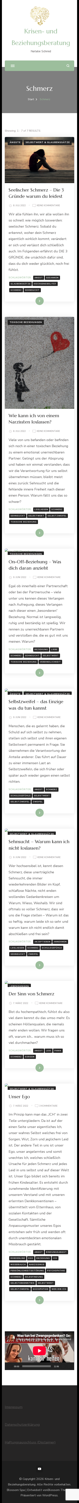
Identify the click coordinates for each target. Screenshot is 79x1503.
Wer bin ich (59, 1289)
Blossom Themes (60, 1490)
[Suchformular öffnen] (68, 65)
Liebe (54, 649)
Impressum (13, 1407)
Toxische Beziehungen (26, 322)
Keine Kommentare (48, 206)
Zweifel (38, 801)
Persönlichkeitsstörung (27, 1270)
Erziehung (43, 1258)
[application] (39, 1350)
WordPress (50, 1495)
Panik (57, 1050)
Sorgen (30, 1056)
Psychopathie (56, 1270)
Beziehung (41, 649)
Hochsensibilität (45, 284)
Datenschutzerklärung (22, 1424)
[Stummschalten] (63, 1366)
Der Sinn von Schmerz (31, 994)
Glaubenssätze (20, 284)
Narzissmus (36, 1264)
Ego (30, 1258)
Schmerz (16, 290)
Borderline (18, 1258)
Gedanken (52, 277)
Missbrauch (18, 1264)
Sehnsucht (32, 290)
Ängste (15, 142)
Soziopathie (40, 1289)
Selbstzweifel (57, 515)
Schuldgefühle (21, 795)
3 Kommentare (48, 1106)
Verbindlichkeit (50, 662)
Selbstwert (36, 515)
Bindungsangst (56, 1252)
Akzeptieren (42, 941)
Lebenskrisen (19, 986)
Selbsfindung (34, 1277)
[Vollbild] (69, 1366)
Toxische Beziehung (24, 522)
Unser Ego (19, 1097)
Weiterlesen (33, 300)
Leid (48, 1050)
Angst (39, 277)
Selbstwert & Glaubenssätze (48, 142)
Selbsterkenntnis (23, 1283)
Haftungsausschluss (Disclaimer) (30, 1442)
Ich (55, 1258)
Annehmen (60, 941)
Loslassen (41, 509)
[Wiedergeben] (10, 1366)
